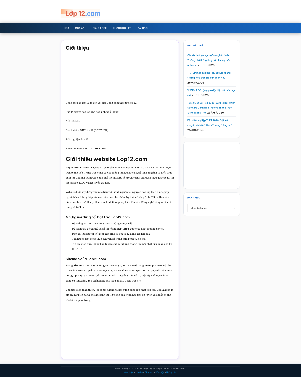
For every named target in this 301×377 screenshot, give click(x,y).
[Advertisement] (120, 75)
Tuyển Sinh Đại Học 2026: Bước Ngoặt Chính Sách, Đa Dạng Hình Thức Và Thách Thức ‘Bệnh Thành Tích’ (211, 107)
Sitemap (149, 372)
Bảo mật (160, 372)
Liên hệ (139, 372)
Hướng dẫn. (171, 372)
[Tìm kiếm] (155, 27)
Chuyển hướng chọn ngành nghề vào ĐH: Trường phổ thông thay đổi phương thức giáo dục (209, 60)
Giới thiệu (128, 372)
